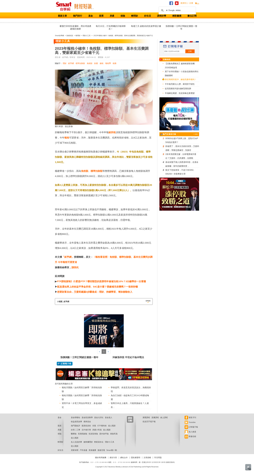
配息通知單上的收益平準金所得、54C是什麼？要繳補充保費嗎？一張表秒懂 (97, 286)
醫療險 (73, 434)
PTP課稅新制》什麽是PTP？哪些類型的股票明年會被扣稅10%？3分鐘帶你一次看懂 (101, 281)
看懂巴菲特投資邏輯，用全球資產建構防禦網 (75, 27)
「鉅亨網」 (68, 257)
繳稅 (101, 63)
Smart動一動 (111, 450)
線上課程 (164, 417)
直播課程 (155, 417)
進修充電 (101, 450)
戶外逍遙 (83, 450)
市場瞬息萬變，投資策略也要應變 (180, 93)
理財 (64, 63)
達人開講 (111, 426)
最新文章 (62, 16)
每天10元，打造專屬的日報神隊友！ (111, 27)
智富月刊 (192, 417)
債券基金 (87, 422)
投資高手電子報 (149, 422)
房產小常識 (97, 430)
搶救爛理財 (88, 442)
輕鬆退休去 (98, 442)
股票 (101, 16)
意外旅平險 (104, 434)
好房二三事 (75, 430)
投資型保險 (93, 434)
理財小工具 (109, 442)
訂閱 (190, 51)
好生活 (147, 16)
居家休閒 (74, 450)
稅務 (114, 63)
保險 (123, 16)
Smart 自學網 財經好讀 (84, 6)
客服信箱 (192, 436)
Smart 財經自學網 (65, 6)
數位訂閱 (192, 16)
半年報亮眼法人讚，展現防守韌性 (180, 84)
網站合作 (124, 457)
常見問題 (158, 457)
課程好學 (161, 16)
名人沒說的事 (76, 442)
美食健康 (92, 450)
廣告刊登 (113, 457)
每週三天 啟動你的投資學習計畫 (146, 26)
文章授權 (147, 457)
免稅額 (89, 63)
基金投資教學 (87, 417)
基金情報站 (75, 417)
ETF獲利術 (102, 426)
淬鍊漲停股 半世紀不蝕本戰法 (128, 357)
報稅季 (108, 63)
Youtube (192, 422)
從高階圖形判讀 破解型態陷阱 (178, 88)
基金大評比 (98, 417)
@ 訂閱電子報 (64, 363)
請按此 (75, 267)
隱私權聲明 (135, 457)
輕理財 (134, 16)
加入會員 (192, 432)
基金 (90, 16)
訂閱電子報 (193, 427)
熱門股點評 (75, 426)
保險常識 (113, 434)
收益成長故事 (76, 422)
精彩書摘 (176, 16)
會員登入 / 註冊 (186, 3)
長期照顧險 (82, 434)
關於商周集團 (100, 457)
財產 (96, 63)
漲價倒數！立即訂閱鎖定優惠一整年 (181, 27)
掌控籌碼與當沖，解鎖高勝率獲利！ (181, 79)
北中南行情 (86, 430)
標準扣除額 (80, 63)
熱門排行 (77, 16)
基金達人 (108, 417)
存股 (94, 426)
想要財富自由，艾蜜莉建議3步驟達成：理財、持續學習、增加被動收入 (94, 292)
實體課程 (146, 417)
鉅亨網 (71, 63)
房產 (112, 16)
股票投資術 (86, 426)
